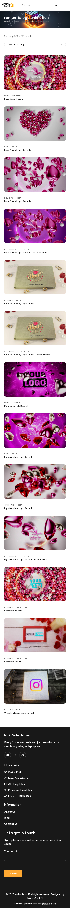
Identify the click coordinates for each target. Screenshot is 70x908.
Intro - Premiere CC (13, 95)
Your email (11, 851)
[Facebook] (22, 755)
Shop (16, 21)
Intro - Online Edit (13, 402)
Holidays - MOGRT (12, 198)
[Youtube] (7, 755)
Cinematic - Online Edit (15, 607)
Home (7, 21)
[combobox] (35, 44)
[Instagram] (15, 755)
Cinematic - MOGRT (13, 300)
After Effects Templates (16, 249)
